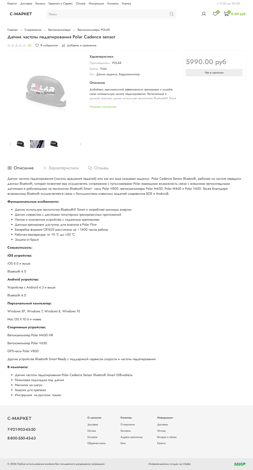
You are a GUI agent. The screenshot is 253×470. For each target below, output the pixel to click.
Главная (12, 30)
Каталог (12, 3)
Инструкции (96, 3)
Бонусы (40, 3)
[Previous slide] (13, 92)
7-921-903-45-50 (21, 429)
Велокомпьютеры (59, 30)
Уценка (126, 3)
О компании (128, 424)
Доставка (26, 3)
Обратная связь (96, 443)
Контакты (113, 3)
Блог (123, 443)
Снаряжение (33, 30)
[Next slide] (77, 92)
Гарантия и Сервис (61, 3)
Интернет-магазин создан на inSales (170, 464)
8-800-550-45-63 (21, 438)
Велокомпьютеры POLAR (94, 30)
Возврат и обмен (167, 437)
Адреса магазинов (131, 437)
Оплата (80, 3)
